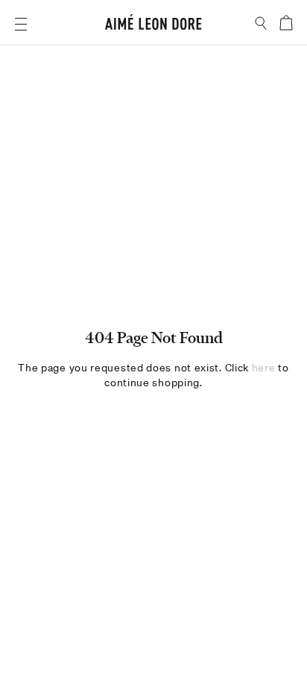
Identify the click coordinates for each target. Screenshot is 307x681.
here (264, 367)
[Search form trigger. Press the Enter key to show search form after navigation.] (261, 23)
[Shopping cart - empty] (285, 23)
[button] (21, 24)
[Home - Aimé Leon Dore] (153, 24)
